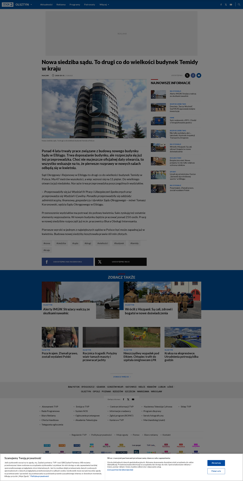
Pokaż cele (216, 471)
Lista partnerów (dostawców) (120, 470)
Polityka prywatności (40, 476)
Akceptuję (216, 463)
